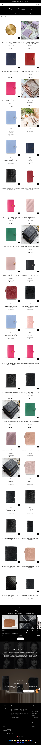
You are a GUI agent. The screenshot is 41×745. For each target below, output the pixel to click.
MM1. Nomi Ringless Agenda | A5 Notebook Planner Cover (11, 393)
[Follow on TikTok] (12, 733)
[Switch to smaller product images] (3, 16)
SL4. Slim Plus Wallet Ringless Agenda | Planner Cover (30, 334)
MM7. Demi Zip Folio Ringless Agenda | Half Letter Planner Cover (30, 481)
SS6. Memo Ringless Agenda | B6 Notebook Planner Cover (30, 422)
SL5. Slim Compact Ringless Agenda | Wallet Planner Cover (30, 364)
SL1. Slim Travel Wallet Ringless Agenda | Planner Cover (30, 218)
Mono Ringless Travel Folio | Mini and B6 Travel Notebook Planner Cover (11, 510)
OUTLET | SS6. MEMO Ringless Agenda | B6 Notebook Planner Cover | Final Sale (11, 335)
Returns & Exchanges (35, 709)
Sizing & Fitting (35, 713)
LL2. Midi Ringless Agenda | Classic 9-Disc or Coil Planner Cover (11, 72)
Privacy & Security (35, 717)
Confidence (4, 630)
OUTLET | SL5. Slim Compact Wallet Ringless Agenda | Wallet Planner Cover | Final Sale (11, 218)
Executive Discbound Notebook (30, 100)
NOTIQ (11, 128)
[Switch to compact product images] (5, 16)
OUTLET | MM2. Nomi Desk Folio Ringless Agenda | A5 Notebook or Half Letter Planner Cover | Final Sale (11, 451)
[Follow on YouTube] (9, 733)
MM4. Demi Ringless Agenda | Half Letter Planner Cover (10, 101)
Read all (3, 635)
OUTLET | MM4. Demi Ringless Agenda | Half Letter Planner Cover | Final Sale (30, 72)
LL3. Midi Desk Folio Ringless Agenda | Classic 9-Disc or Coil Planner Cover (11, 422)
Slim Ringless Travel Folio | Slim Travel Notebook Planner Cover (30, 539)
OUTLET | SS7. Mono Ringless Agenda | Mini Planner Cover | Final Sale (11, 130)
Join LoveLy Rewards (35, 729)
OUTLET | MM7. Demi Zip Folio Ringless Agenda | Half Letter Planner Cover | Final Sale (11, 306)
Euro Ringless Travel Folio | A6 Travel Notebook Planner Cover (30, 596)
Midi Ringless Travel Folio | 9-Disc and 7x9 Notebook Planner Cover (11, 567)
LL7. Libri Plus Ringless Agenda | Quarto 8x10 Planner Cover (11, 539)
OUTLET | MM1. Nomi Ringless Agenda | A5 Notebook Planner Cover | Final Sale (11, 276)
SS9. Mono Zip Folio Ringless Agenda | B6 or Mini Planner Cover (30, 567)
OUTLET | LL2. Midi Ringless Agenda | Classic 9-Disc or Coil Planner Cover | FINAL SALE (30, 43)
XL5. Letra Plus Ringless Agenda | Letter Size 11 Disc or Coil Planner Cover (11, 189)
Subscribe (28, 691)
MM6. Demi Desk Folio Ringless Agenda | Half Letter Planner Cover (11, 481)
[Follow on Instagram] (4, 733)
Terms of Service (35, 719)
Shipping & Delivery (35, 711)
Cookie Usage (34, 720)
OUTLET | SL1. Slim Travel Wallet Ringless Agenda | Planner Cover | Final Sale (30, 189)
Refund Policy (34, 715)
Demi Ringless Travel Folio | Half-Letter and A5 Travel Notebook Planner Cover (30, 393)
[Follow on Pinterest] (7, 733)
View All (20, 638)
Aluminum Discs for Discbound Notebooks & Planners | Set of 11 (11, 43)
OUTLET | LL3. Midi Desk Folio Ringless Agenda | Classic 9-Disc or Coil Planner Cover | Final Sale (30, 306)
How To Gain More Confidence (10, 633)
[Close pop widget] (39, 689)
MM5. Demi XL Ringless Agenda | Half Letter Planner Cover (30, 510)
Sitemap (33, 722)
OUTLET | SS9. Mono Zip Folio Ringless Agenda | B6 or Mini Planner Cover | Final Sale (30, 451)
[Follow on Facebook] (2, 733)
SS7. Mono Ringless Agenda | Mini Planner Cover (11, 246)
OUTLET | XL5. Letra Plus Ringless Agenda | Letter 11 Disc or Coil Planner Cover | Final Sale (11, 160)
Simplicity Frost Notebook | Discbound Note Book (30, 129)
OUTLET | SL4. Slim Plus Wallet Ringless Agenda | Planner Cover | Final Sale (11, 364)
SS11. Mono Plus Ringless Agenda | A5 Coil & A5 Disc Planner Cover (11, 596)
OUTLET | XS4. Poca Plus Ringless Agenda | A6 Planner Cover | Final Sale (30, 276)
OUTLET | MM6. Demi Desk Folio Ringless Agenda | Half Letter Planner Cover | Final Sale (30, 247)
